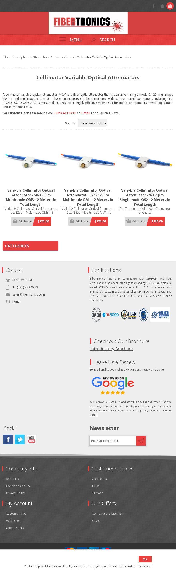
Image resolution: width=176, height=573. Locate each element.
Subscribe (141, 441)
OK (145, 559)
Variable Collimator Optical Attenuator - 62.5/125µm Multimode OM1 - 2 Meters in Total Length (88, 197)
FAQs (95, 486)
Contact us (99, 479)
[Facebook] (8, 439)
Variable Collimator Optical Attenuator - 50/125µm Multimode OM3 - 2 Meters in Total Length (31, 197)
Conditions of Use (18, 486)
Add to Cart (25, 221)
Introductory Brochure (111, 348)
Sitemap (97, 493)
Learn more (145, 566)
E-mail (85, 113)
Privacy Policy (15, 493)
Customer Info (16, 513)
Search (96, 521)
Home (8, 57)
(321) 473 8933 (65, 113)
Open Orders (15, 528)
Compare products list (107, 513)
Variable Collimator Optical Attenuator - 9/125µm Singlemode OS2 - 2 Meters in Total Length (145, 197)
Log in (162, 6)
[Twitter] (20, 439)
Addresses (13, 521)
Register (154, 6)
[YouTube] (31, 439)
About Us (12, 479)
